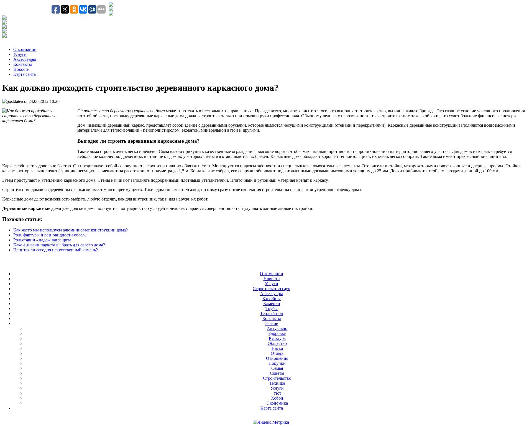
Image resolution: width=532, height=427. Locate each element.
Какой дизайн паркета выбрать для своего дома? (59, 245)
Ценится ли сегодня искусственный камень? (55, 250)
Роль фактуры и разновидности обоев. (49, 235)
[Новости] (4, 22)
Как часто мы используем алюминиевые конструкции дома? (70, 230)
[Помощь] (4, 36)
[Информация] (4, 27)
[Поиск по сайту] (111, 5)
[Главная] (111, 9)
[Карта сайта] (111, 14)
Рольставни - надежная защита (42, 240)
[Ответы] (4, 31)
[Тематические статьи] (4, 18)
